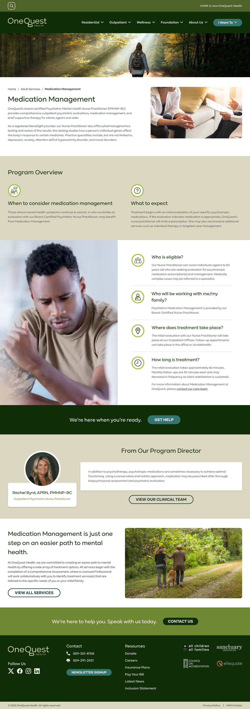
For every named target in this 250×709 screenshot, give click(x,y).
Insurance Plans (137, 667)
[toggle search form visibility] (12, 6)
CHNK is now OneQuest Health (221, 5)
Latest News (134, 681)
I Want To (225, 23)
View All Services (34, 592)
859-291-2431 (83, 660)
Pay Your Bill (134, 674)
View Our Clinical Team (161, 499)
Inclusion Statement (140, 688)
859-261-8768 (83, 653)
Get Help (163, 419)
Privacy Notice (211, 705)
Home (12, 89)
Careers (131, 660)
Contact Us (180, 621)
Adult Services (30, 89)
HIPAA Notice (234, 705)
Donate (131, 653)
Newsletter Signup (89, 672)
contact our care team (192, 389)
